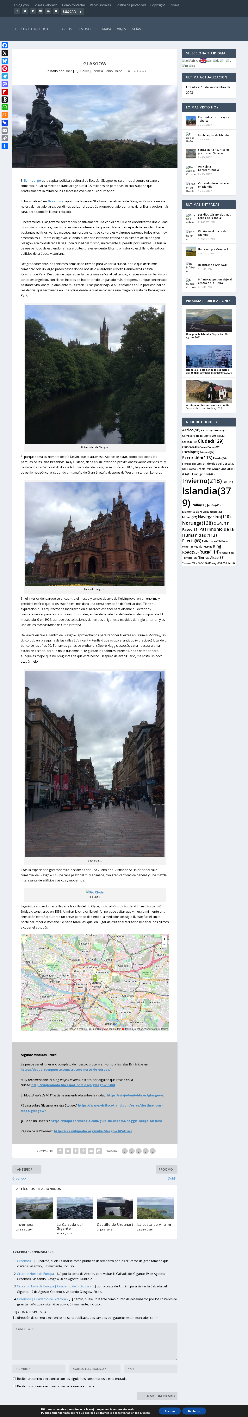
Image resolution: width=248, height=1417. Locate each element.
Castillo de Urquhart (115, 1224)
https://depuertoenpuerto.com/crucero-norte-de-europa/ (66, 1069)
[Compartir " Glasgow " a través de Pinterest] (83, 1151)
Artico (191, 429)
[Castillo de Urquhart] (115, 1208)
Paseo (190, 529)
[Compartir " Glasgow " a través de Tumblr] (75, 1151)
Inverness (25, 1224)
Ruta (209, 552)
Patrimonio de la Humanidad (208, 532)
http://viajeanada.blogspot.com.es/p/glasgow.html (73, 1085)
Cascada (189, 442)
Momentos (192, 511)
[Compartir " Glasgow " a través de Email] (91, 1151)
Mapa (106, 29)
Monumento (212, 511)
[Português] (185, 65)
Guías (136, 29)
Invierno (202, 480)
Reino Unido (113, 71)
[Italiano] (228, 60)
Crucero (190, 447)
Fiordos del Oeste (221, 463)
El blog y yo (20, 5)
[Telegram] (5, 76)
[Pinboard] (5, 123)
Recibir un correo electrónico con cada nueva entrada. (56, 1386)
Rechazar (194, 1411)
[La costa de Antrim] (155, 1208)
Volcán (229, 563)
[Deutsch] (216, 60)
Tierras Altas (211, 557)
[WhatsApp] (5, 107)
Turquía (188, 563)
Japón (213, 505)
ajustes (145, 1412)
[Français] (210, 60)
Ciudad (211, 441)
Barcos (65, 29)
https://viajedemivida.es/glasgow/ (135, 1095)
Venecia (203, 563)
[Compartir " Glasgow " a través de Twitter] (68, 1151)
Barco (206, 430)
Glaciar (189, 469)
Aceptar (170, 1411)
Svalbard (227, 552)
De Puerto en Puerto (32, 29)
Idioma (174, 5)
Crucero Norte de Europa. (35, 1274)
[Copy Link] (5, 138)
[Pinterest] (5, 68)
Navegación (214, 516)
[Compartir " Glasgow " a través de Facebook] (60, 1151)
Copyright (157, 5)
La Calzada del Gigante (70, 1226)
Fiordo (219, 458)
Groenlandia (223, 469)
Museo (189, 517)
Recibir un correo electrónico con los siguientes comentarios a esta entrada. (72, 1379)
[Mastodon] (5, 84)
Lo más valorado (46, 5)
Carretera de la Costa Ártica (203, 436)
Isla (228, 482)
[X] (5, 53)
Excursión (197, 457)
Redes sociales (100, 5)
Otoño (221, 523)
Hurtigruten (203, 474)
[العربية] (185, 60)
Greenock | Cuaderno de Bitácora (41, 1299)
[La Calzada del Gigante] (75, 1208)
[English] (203, 60)
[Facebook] (5, 45)
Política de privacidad (130, 5)
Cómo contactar (73, 5)
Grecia (203, 469)
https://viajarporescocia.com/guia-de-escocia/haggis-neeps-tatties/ (106, 1121)
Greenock (56, 201)
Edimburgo (32, 180)
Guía (186, 474)
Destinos (85, 29)
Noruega (197, 523)
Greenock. (24, 1261)
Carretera (220, 430)
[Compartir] (5, 146)
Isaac (68, 71)
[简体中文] (194, 60)
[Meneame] (5, 115)
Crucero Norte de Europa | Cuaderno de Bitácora (53, 1286)
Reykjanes (203, 546)
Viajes (121, 29)
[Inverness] (34, 1208)
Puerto (191, 540)
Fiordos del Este (194, 463)
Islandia (206, 496)
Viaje (217, 563)
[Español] (192, 65)
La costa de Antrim (154, 1224)
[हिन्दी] (223, 60)
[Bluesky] (5, 61)
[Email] (5, 130)
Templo (189, 558)
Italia (198, 505)
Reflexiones (211, 541)
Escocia (97, 71)
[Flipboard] (5, 92)
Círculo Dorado (209, 447)
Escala (190, 452)
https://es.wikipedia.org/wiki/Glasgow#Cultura (93, 1131)
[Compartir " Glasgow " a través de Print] (99, 1151)
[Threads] (5, 99)
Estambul (207, 452)
